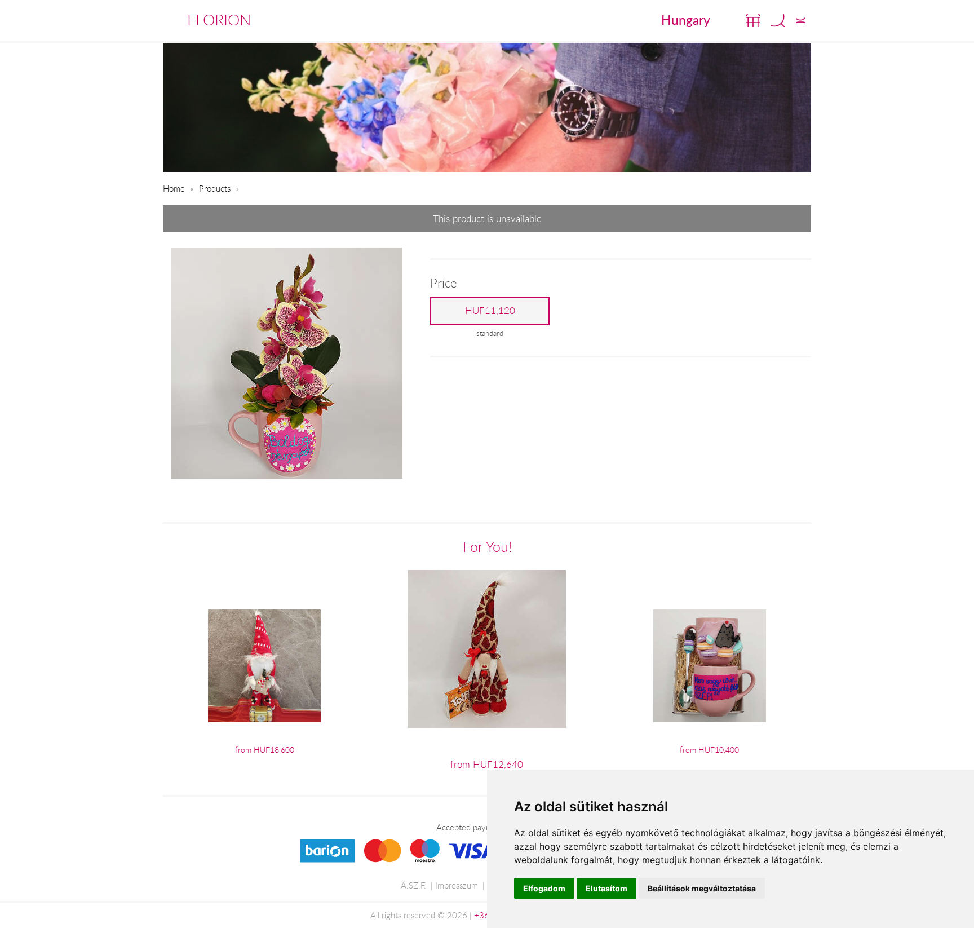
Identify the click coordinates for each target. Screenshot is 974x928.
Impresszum (456, 885)
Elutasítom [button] (606, 888)
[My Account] (800, 20)
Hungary (685, 19)
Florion (219, 20)
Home (174, 188)
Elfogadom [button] (544, 888)
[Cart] (753, 20)
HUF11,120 (490, 310)
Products (215, 188)
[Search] (778, 20)
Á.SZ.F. (413, 885)
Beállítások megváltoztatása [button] (702, 888)
